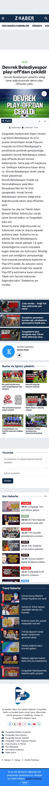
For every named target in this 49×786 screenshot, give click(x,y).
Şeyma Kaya (16, 128)
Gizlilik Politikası (32, 760)
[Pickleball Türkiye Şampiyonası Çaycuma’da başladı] (36, 420)
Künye (17, 760)
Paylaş (8, 121)
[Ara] (46, 18)
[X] (15, 724)
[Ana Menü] (3, 18)
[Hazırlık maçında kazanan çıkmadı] (36, 376)
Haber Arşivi (10, 752)
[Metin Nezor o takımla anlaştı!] (36, 399)
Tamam (24, 783)
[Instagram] (24, 724)
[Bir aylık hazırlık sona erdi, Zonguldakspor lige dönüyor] (12, 376)
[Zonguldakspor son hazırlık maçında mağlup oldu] (12, 420)
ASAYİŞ (25, 542)
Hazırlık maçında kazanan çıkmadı (33, 385)
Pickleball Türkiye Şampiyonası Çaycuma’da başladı (34, 431)
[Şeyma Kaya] (8, 351)
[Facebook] (10, 724)
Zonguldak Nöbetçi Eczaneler (18, 732)
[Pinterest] (20, 724)
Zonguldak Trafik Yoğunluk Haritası (20, 741)
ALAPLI (25, 516)
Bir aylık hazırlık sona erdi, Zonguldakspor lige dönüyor (12, 386)
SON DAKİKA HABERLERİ (15, 25)
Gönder (7, 480)
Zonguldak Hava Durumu (16, 735)
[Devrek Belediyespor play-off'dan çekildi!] (24, 103)
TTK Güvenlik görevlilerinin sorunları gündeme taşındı (32, 534)
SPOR (24, 62)
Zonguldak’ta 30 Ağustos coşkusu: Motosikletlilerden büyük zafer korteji (33, 573)
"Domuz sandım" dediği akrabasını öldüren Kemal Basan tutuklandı (33, 560)
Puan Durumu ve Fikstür (15, 744)
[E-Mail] (19, 355)
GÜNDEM (37, 25)
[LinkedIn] (29, 724)
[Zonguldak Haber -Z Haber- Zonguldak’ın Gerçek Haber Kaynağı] (24, 18)
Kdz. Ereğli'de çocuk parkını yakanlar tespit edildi (32, 547)
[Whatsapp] (39, 724)
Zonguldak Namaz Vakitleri (17, 738)
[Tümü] (45, 496)
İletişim (7, 760)
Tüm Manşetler (11, 747)
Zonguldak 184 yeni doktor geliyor (32, 509)
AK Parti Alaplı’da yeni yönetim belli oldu (33, 521)
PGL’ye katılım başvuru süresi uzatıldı (11, 409)
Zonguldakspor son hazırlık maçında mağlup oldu (12, 431)
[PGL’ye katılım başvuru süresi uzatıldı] (12, 399)
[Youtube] (34, 724)
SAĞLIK (25, 581)
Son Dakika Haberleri (14, 749)
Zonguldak (26, 503)
